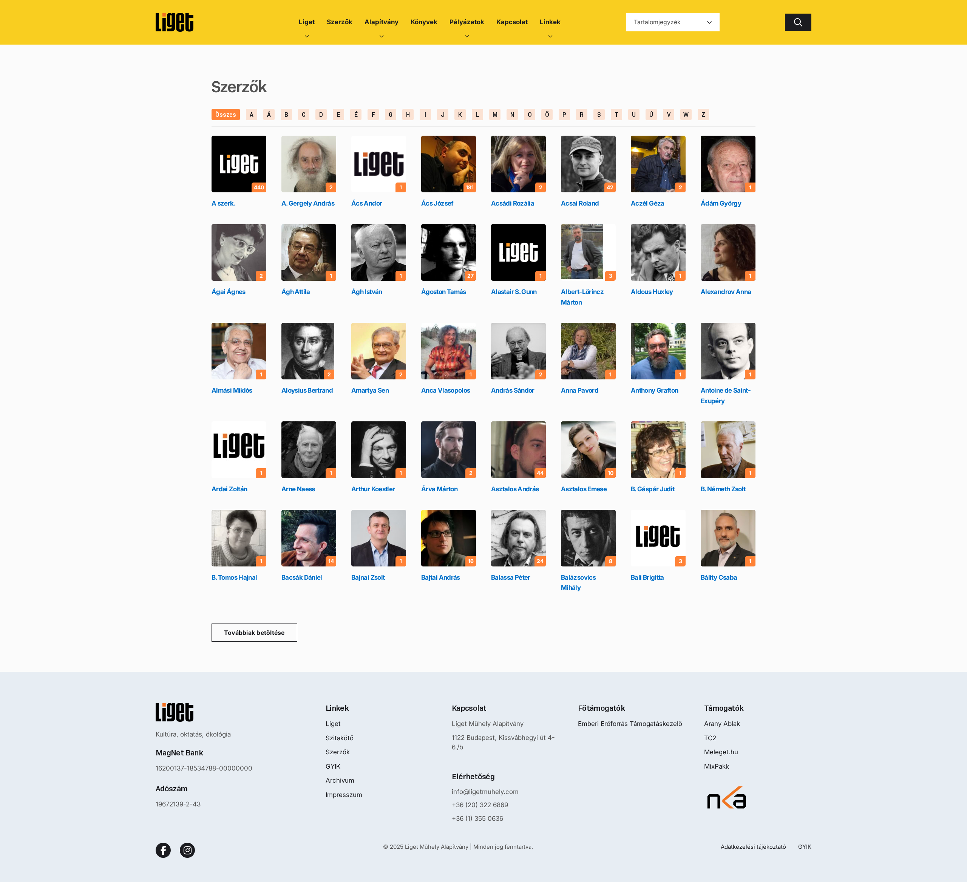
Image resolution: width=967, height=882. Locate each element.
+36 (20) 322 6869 (480, 805)
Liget (333, 723)
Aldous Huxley (652, 292)
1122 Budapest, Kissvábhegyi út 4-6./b (503, 742)
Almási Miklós (232, 390)
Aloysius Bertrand (307, 390)
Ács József (437, 203)
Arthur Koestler (373, 489)
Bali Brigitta (647, 577)
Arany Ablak (722, 723)
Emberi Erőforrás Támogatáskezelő (630, 723)
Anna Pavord (579, 390)
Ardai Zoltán (229, 489)
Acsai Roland (580, 203)
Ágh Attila (295, 292)
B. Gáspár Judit (652, 489)
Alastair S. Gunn (514, 292)
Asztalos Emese (584, 489)
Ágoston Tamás (443, 292)
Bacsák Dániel (301, 577)
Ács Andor (366, 203)
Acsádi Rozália (512, 203)
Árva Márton (439, 489)
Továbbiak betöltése (254, 632)
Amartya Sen (370, 390)
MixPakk (716, 766)
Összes (225, 114)
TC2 (710, 738)
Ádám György (721, 203)
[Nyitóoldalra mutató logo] (204, 712)
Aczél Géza (647, 203)
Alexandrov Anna (726, 292)
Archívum (340, 780)
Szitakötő (340, 738)
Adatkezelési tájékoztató (753, 846)
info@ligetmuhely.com (485, 791)
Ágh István (366, 292)
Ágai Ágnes (229, 292)
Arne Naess (298, 489)
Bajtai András (440, 577)
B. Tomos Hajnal (234, 577)
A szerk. (223, 203)
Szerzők (338, 752)
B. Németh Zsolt (723, 489)
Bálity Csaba (719, 577)
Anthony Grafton (654, 390)
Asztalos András (515, 489)
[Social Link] (163, 850)
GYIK (333, 766)
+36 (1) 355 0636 (477, 818)
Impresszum (344, 794)
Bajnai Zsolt (368, 577)
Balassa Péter (510, 577)
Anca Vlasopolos (445, 390)
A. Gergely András (307, 203)
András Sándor (512, 390)
